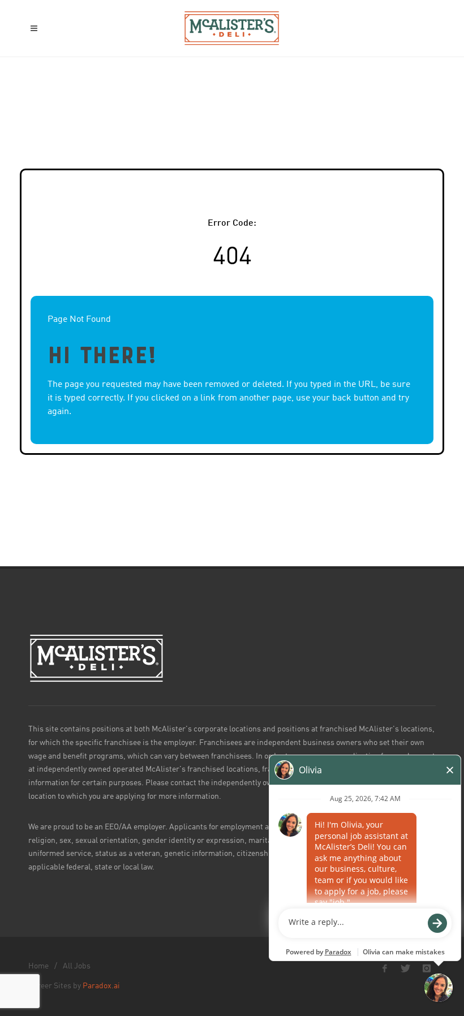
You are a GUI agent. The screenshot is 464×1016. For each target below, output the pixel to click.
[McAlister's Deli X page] (406, 968)
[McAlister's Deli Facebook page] (385, 968)
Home (38, 966)
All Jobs (77, 966)
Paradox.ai (101, 986)
